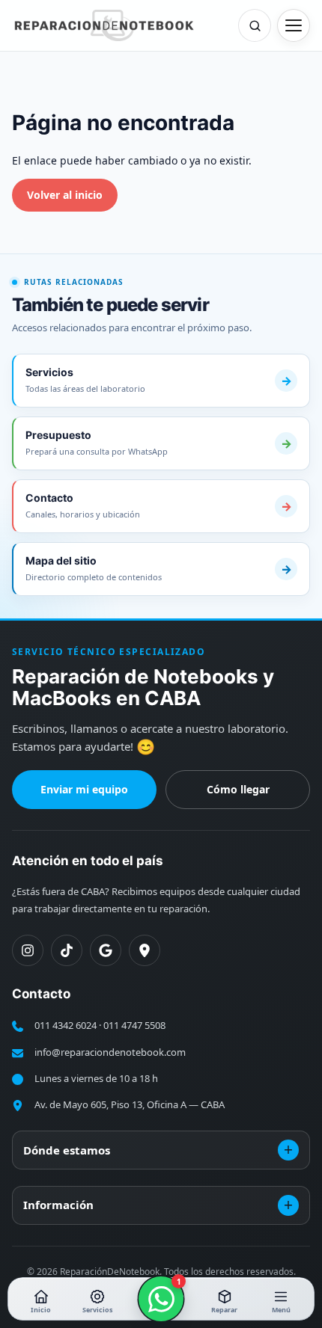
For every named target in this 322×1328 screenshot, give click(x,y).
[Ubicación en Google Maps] (144, 950)
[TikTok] (66, 950)
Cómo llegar (238, 789)
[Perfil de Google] (105, 950)
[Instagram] (27, 950)
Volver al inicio (65, 195)
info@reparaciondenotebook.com (110, 1052)
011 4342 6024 (65, 1025)
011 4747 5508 (134, 1025)
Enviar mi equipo (84, 789)
